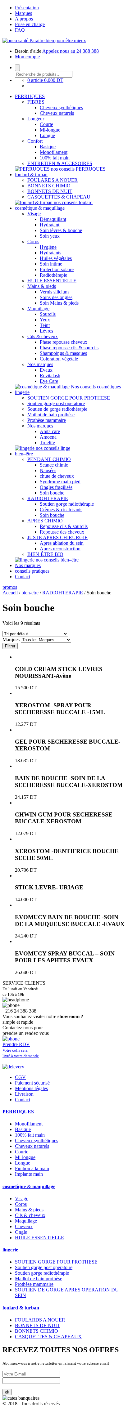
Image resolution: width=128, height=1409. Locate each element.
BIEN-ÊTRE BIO (45, 554)
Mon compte (27, 56)
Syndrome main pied (60, 481)
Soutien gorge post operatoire (56, 403)
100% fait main (55, 157)
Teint (45, 325)
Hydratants (50, 252)
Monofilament (53, 152)
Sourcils (48, 314)
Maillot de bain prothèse (51, 414)
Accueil (10, 592)
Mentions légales (31, 1088)
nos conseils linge (53, 448)
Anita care (50, 431)
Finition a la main (32, 1168)
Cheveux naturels (57, 113)
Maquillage (38, 308)
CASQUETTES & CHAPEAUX (48, 1336)
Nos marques (40, 364)
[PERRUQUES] (33, 169)
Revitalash (50, 375)
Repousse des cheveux (62, 532)
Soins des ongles (56, 297)
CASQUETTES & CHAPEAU (58, 196)
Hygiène (48, 247)
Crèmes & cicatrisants (61, 509)
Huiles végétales (56, 258)
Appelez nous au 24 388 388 (70, 51)
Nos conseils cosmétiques (96, 386)
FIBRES (35, 102)
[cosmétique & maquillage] (43, 386)
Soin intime (51, 263)
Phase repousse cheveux (63, 342)
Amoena (48, 437)
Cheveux (24, 1226)
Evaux (46, 370)
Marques (23, 13)
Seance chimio (54, 464)
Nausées (48, 470)
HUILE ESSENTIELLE (51, 280)
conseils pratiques (32, 571)
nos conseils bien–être (57, 559)
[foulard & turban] (34, 202)
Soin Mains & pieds (59, 303)
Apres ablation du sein (62, 543)
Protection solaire (57, 269)
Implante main (29, 1174)
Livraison (24, 1094)
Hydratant (49, 224)
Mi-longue (50, 129)
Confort (35, 141)
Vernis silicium (54, 291)
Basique (48, 146)
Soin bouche (52, 492)
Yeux (45, 319)
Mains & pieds (41, 286)
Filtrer (10, 646)
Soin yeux (50, 236)
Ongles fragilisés (56, 487)
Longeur (35, 118)
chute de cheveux (57, 476)
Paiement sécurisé (32, 1082)
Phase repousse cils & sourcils (69, 347)
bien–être (24, 453)
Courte (46, 124)
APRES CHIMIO (45, 520)
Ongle (21, 1232)
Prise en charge (30, 24)
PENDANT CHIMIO (49, 459)
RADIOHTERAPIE (47, 498)
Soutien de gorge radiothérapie (57, 409)
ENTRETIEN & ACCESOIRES (59, 163)
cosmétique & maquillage (40, 208)
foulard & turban (31, 174)
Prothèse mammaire (46, 420)
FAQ (20, 30)
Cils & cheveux (42, 336)
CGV (20, 1077)
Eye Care (49, 381)
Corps (33, 241)
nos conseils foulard (73, 202)
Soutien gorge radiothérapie (67, 504)
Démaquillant (53, 219)
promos (9, 587)
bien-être (30, 592)
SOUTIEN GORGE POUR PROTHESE (68, 397)
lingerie (22, 392)
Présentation (27, 7)
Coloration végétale (59, 358)
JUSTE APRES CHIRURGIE (57, 537)
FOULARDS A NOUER (52, 180)
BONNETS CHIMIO (49, 185)
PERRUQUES (30, 96)
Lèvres (46, 330)
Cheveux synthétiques (61, 107)
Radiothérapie (53, 275)
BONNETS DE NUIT (49, 191)
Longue (47, 135)
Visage (34, 213)
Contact (22, 576)
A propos (24, 18)
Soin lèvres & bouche (61, 230)
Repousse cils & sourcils (64, 526)
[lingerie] (25, 448)
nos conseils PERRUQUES (78, 169)
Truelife (47, 442)
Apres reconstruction (60, 548)
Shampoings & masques (63, 353)
